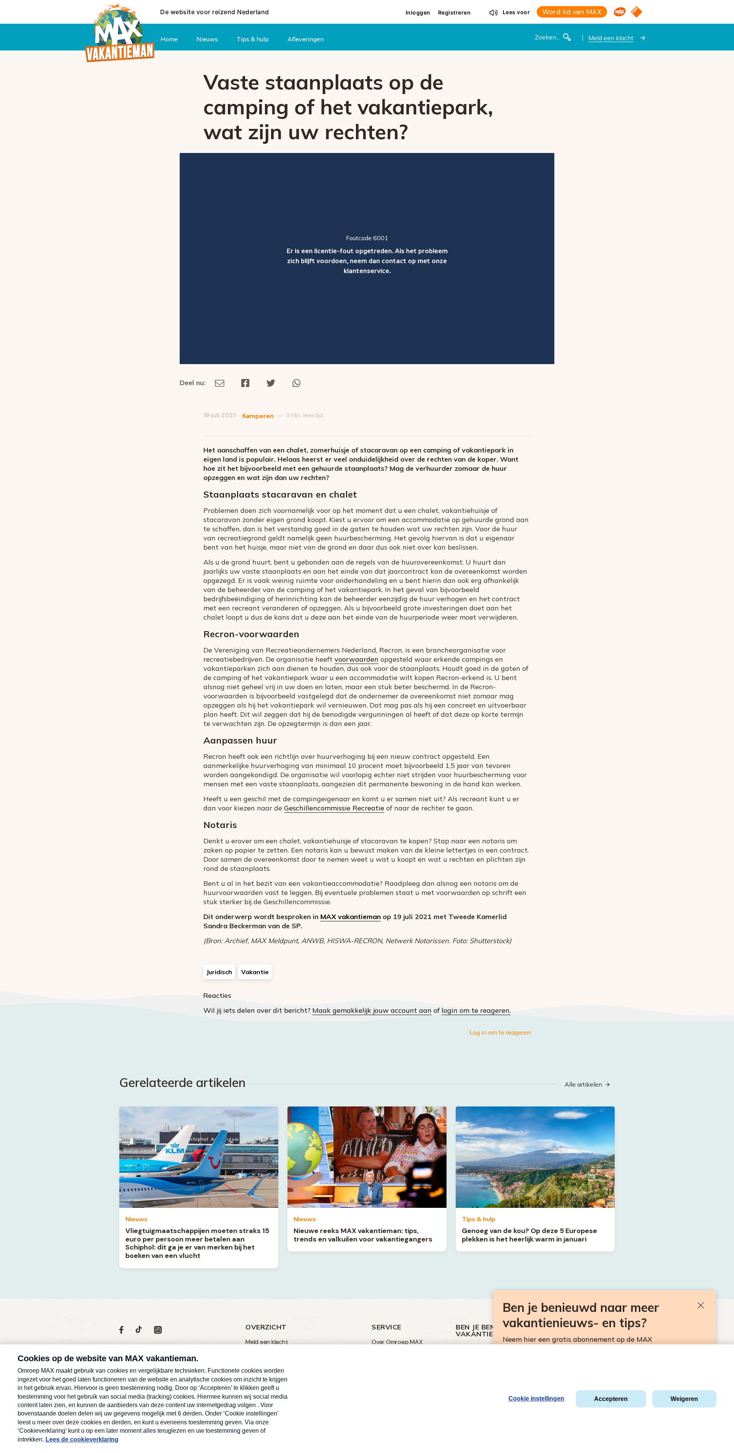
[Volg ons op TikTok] (139, 1332)
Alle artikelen (583, 1084)
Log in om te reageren (500, 1032)
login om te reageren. (476, 1010)
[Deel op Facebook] (245, 382)
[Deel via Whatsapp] (296, 382)
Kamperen (258, 416)
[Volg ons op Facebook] (121, 1332)
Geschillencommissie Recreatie (334, 808)
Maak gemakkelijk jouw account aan (372, 1010)
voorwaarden (356, 659)
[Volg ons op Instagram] (158, 1332)
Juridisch (219, 972)
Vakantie (255, 972)
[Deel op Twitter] (271, 382)
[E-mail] (219, 382)
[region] (367, 258)
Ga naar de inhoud (367, 6)
